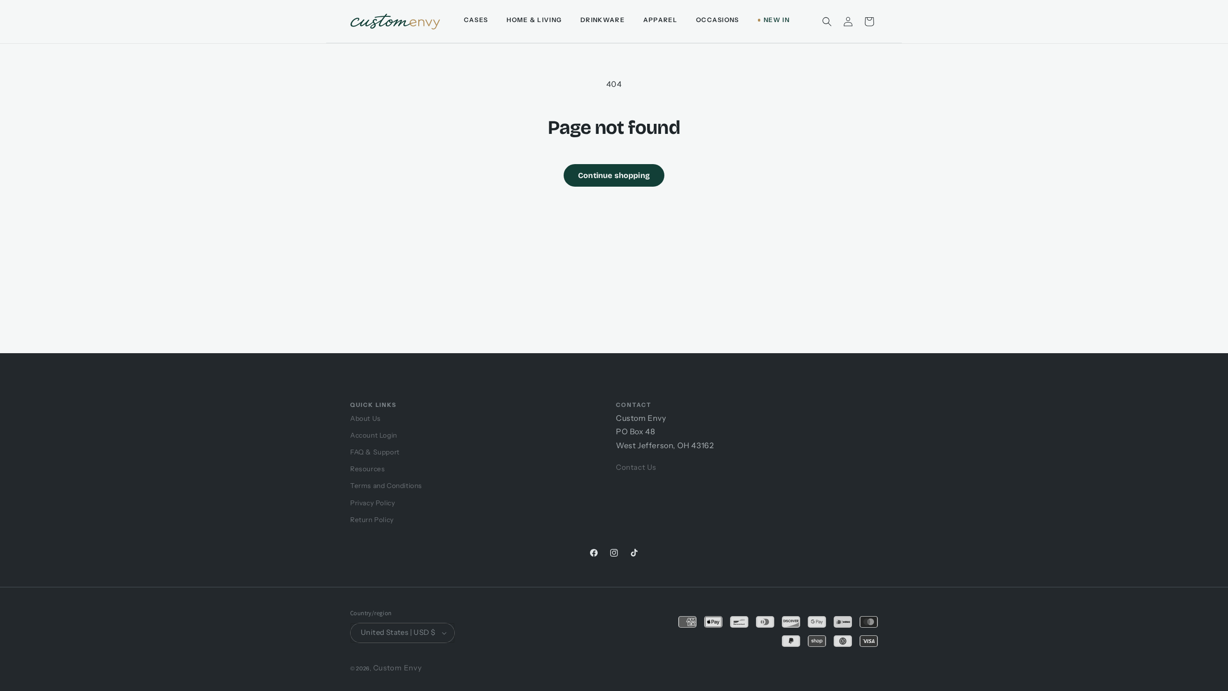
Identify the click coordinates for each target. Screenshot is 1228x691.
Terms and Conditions (386, 485)
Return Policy (372, 519)
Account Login (373, 435)
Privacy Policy (372, 503)
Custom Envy (397, 667)
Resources (367, 469)
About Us (365, 418)
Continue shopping (614, 175)
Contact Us (636, 467)
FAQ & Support (375, 452)
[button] (827, 21)
